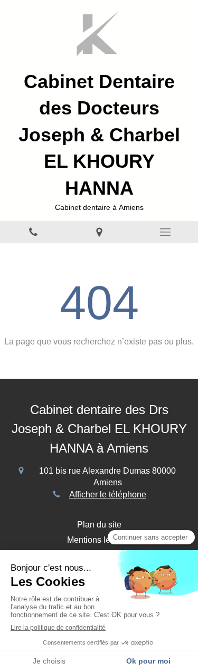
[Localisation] (99, 232)
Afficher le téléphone (107, 494)
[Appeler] (33, 232)
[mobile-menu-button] (165, 232)
